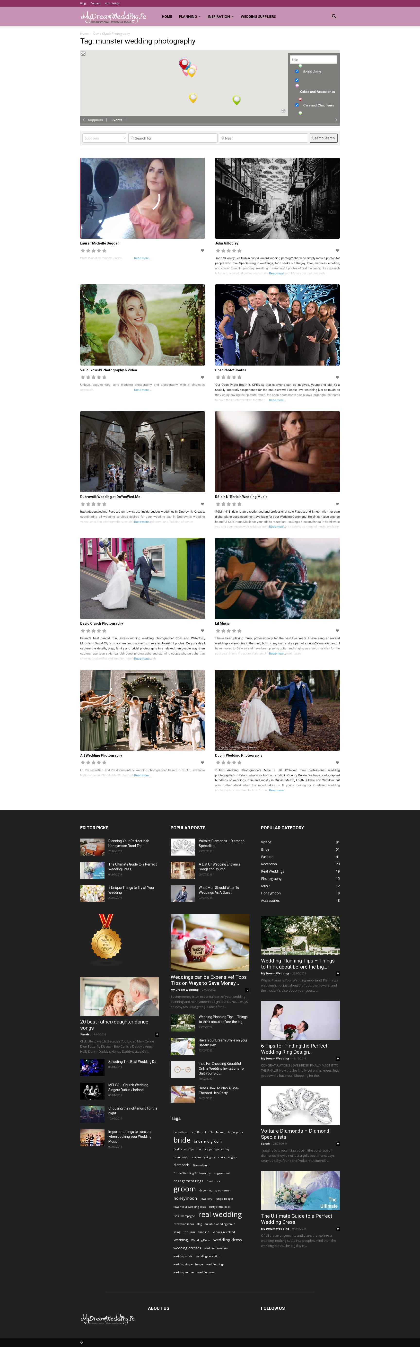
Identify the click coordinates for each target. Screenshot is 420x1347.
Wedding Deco (200, 1240)
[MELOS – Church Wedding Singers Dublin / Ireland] (92, 1091)
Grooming (205, 1190)
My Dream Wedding (185, 989)
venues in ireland (224, 1232)
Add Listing (112, 3)
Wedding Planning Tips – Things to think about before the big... (298, 964)
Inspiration (219, 16)
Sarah (84, 1034)
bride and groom (208, 1141)
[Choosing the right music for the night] (92, 1114)
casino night (181, 1157)
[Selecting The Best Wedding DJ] (92, 1067)
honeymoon (185, 1198)
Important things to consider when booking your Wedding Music (130, 1136)
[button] (334, 17)
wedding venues (184, 1272)
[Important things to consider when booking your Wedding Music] (92, 1137)
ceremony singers (203, 1157)
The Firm (189, 1232)
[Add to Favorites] (203, 250)
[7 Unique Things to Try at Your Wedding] (92, 893)
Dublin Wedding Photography (238, 755)
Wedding (181, 1240)
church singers (227, 1157)
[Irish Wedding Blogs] (106, 965)
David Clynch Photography (101, 623)
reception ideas (184, 1224)
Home (167, 16)
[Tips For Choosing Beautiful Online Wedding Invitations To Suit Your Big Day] (183, 1069)
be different (198, 1132)
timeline (203, 1232)
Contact (95, 3)
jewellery (206, 1198)
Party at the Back (219, 1206)
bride (182, 1139)
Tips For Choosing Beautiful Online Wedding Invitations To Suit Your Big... (221, 1068)
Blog (83, 3)
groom (185, 1188)
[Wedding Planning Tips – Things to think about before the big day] (183, 1023)
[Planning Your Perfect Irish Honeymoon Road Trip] (92, 847)
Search (323, 138)
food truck (213, 1181)
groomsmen (223, 1190)
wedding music (183, 1256)
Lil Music (222, 623)
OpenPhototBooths (230, 370)
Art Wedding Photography (101, 755)
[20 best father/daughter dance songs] (119, 996)
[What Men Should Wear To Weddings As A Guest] (183, 893)
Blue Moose (217, 1132)
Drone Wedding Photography (192, 1173)
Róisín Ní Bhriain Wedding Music (241, 497)
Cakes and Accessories (317, 92)
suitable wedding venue (220, 1224)
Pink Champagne (184, 1216)
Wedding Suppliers (258, 16)
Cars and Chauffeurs (318, 105)
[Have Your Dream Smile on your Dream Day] (183, 1046)
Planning (188, 16)
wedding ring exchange (188, 1264)
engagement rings (188, 1181)
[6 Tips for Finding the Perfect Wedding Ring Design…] (300, 1020)
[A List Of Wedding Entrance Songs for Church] (183, 870)
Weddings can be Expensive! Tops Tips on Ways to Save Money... (209, 980)
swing (177, 1232)
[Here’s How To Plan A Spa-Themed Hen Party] (183, 1094)
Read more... (277, 273)
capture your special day (213, 1149)
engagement (222, 1173)
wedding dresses (187, 1248)
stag (199, 1224)
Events (117, 120)
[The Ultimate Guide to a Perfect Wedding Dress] (92, 870)
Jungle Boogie (224, 1198)
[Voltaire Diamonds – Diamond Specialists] (183, 847)
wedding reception (208, 1256)
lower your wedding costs (190, 1206)
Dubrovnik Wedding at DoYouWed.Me (110, 497)
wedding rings (215, 1264)
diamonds (182, 1165)
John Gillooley (226, 243)
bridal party (235, 1132)
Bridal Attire (312, 72)
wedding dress (227, 1239)
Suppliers (95, 120)
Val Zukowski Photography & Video (108, 370)
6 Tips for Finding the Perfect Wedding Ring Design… (294, 1049)
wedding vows (206, 1272)
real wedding (220, 1214)
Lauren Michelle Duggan (99, 243)
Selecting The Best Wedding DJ (132, 1062)
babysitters (180, 1132)
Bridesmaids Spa (184, 1149)
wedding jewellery (216, 1248)
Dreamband (201, 1165)
